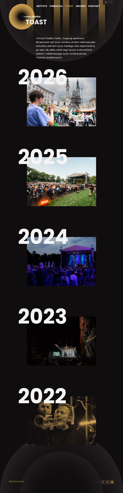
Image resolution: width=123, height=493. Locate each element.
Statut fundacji (16, 481)
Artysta (41, 6)
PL (106, 2)
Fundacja (56, 6)
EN (111, 2)
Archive (81, 6)
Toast (69, 6)
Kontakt (94, 6)
